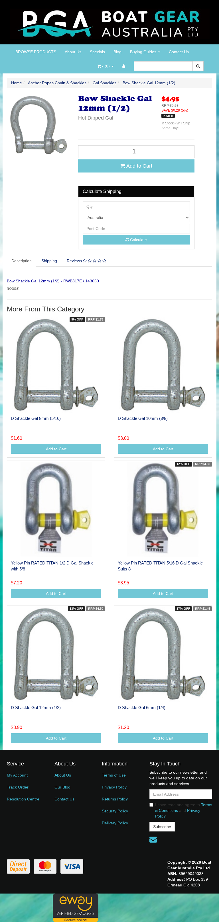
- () (106, 66)
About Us (73, 52)
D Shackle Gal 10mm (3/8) (143, 418)
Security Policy (115, 811)
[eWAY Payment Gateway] (75, 907)
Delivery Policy (115, 823)
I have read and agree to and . (183, 810)
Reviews (75, 260)
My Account (17, 775)
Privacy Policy (114, 787)
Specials (97, 52)
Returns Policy (115, 799)
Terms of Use (114, 775)
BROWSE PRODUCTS (35, 52)
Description (21, 260)
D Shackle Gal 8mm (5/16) (36, 418)
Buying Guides (143, 52)
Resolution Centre (23, 799)
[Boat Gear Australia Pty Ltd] (110, 22)
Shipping (49, 260)
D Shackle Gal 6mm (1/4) (141, 707)
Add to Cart (138, 166)
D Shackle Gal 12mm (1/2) (36, 707)
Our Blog (62, 787)
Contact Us (179, 52)
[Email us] (153, 839)
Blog (117, 52)
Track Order (18, 787)
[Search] (198, 66)
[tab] (22, 261)
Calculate (138, 239)
